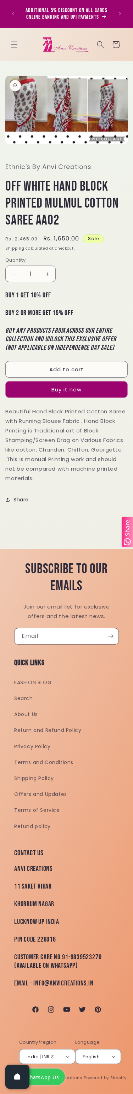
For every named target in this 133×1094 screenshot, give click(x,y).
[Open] (17, 1077)
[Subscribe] (110, 636)
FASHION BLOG (32, 682)
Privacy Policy (32, 746)
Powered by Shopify (105, 1078)
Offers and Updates (40, 794)
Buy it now (66, 389)
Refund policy (32, 826)
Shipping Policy (34, 778)
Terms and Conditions (43, 762)
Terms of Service (37, 810)
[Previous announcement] (13, 14)
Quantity (15, 260)
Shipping (14, 248)
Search (23, 698)
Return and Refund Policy (47, 730)
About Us (26, 714)
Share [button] (21, 499)
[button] (14, 44)
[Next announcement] (120, 14)
